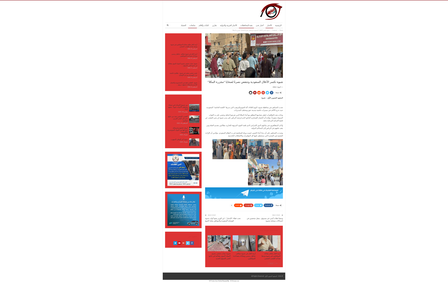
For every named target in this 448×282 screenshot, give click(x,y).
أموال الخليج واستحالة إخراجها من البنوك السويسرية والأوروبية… (178, 130)
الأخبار (269, 25)
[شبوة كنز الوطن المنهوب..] (194, 142)
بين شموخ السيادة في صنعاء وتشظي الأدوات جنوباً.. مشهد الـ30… (178, 107)
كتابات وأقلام (204, 25)
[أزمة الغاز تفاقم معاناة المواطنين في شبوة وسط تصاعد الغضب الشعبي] (269, 243)
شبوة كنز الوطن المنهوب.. (179, 139)
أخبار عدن (260, 25)
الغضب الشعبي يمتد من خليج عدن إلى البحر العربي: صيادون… (178, 119)
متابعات (192, 25)
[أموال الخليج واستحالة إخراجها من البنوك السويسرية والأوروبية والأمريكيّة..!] (194, 130)
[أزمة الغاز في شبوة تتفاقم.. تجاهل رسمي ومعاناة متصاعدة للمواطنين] (244, 243)
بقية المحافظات (246, 25)
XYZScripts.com (234, 281)
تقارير (214, 25)
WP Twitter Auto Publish (215, 281)
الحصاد (183, 25)
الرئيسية (278, 25)
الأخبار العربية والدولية (228, 25)
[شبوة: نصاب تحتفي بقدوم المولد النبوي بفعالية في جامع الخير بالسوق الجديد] (219, 243)
